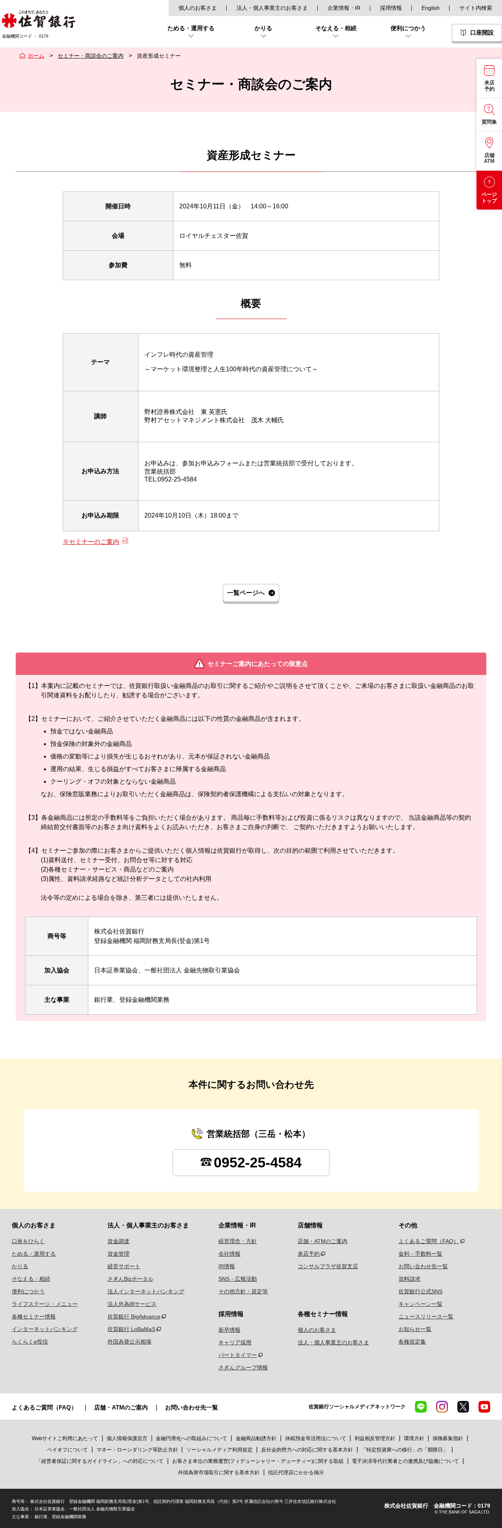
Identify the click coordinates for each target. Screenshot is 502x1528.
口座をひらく (28, 1241)
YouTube (484, 1407)
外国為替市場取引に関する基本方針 (219, 1472)
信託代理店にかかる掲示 (296, 1472)
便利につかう (28, 1291)
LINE (421, 1407)
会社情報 (229, 1254)
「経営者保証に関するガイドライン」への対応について (100, 1461)
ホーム (36, 56)
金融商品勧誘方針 (256, 1438)
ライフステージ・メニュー (45, 1304)
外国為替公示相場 (129, 1341)
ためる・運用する (34, 1254)
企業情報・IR (343, 8)
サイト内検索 (475, 8)
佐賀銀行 (38, 19)
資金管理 (118, 1254)
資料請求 (409, 1279)
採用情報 (391, 8)
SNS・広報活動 (237, 1279)
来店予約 (309, 1254)
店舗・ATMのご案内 (322, 1241)
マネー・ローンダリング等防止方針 (137, 1450)
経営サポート (123, 1266)
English (431, 8)
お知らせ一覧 (414, 1329)
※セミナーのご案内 (91, 541)
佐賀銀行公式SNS (420, 1291)
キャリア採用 (234, 1342)
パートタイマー (237, 1355)
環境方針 (414, 1438)
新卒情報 (229, 1330)
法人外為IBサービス (131, 1304)
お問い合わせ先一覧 (423, 1266)
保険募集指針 (448, 1438)
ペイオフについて (67, 1450)
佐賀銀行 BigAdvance (133, 1316)
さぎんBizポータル (130, 1279)
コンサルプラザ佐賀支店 (328, 1266)
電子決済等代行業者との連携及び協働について (405, 1461)
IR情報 (226, 1266)
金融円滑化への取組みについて (191, 1438)
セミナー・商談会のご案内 (91, 56)
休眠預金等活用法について (315, 1438)
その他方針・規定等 (243, 1291)
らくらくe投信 (30, 1341)
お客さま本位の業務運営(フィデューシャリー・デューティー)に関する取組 (258, 1461)
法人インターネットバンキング (145, 1291)
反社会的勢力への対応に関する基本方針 (307, 1450)
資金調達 (118, 1241)
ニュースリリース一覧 (425, 1316)
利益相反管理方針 (375, 1438)
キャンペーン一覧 (420, 1304)
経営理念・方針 (237, 1241)
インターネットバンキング (45, 1329)
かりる (20, 1266)
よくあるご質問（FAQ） (428, 1241)
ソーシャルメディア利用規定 (220, 1450)
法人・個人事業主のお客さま (272, 8)
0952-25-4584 (258, 1162)
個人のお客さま (197, 8)
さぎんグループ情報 (243, 1367)
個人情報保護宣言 (127, 1438)
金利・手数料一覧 (420, 1254)
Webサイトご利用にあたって (65, 1438)
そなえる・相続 (31, 1279)
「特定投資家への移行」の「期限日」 (404, 1450)
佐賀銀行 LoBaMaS (131, 1329)
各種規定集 (412, 1341)
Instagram (442, 1407)
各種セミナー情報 (34, 1316)
